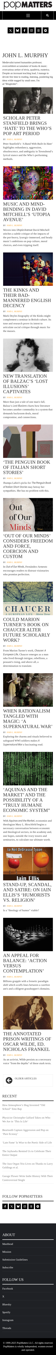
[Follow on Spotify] (46, 30)
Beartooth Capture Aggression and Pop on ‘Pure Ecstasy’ (25, 1132)
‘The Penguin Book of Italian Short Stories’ (26, 467)
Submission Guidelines (15, 1259)
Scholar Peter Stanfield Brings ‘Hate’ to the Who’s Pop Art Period (27, 125)
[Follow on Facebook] (25, 30)
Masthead (7, 1243)
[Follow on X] (11, 30)
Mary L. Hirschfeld (26, 824)
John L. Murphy (14, 139)
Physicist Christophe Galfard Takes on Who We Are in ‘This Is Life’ (26, 1119)
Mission (6, 1251)
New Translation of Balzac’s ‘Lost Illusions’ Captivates (25, 383)
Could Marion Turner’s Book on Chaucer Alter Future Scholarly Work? (26, 630)
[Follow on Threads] (39, 30)
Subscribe (7, 1267)
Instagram (7, 1320)
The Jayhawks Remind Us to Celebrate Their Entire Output (26, 1153)
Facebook (7, 1288)
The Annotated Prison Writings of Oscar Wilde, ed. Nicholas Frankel (27, 1041)
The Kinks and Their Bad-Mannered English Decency (27, 297)
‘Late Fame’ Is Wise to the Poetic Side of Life (27, 1142)
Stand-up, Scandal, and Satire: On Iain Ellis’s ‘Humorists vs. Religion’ (27, 892)
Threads (6, 1328)
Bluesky (6, 1304)
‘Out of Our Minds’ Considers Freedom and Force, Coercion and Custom (28, 546)
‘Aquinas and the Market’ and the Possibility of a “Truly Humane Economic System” (26, 800)
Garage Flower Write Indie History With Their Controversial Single (27, 1178)
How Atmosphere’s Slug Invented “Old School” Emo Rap (23, 1107)
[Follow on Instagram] (32, 30)
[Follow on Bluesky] (18, 30)
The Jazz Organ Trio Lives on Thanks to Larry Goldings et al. (27, 1165)
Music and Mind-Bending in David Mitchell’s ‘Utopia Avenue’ (26, 211)
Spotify (6, 1312)
